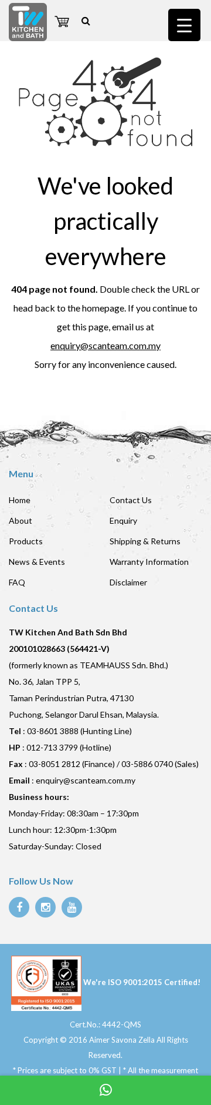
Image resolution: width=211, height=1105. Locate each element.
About (20, 520)
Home (19, 500)
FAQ (17, 582)
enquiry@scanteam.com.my (105, 345)
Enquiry (123, 520)
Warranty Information (149, 562)
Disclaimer (128, 582)
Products (26, 541)
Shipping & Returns (145, 541)
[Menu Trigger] (184, 25)
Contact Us (131, 500)
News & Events (37, 562)
